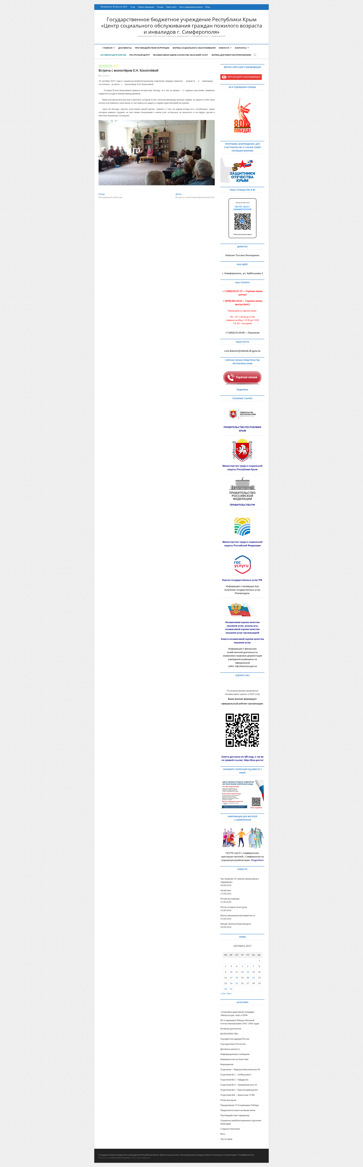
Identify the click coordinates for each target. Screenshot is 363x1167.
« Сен (223, 993)
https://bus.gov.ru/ (253, 760)
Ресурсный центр (139, 55)
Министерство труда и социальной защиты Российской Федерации (242, 544)
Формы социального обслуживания (194, 48)
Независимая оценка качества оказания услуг (180, 55)
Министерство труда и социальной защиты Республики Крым (242, 468)
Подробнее (242, 389)
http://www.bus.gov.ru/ (246, 666)
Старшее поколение (230, 1128)
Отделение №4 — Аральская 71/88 (237, 1095)
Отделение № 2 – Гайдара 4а (234, 1079)
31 (231, 989)
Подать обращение (146, 7)
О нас (132, 7)
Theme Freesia (115, 1158)
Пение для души (228, 1100)
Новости (224, 48)
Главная (107, 48)
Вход (207, 7)
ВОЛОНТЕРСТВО (229, 1033)
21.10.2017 (104, 76)
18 (236, 977)
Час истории (226, 1139)
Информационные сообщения (234, 1054)
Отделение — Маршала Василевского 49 (240, 1069)
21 (253, 977)
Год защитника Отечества (232, 1044)
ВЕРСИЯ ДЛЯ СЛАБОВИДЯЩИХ (243, 77)
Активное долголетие (113, 55)
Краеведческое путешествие (234, 1059)
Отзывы (160, 7)
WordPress (126, 1158)
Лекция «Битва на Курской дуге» (235, 923)
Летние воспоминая (229, 898)
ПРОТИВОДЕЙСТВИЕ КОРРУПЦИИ (152, 48)
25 (236, 983)
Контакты (241, 48)
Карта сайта (171, 7)
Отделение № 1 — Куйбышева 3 (235, 1074)
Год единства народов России (234, 1039)
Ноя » (229, 993)
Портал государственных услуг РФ (242, 580)
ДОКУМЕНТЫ (125, 48)
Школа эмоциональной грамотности (237, 915)
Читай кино (225, 890)
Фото (115, 65)
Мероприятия (105, 65)
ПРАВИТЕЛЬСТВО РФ (242, 505)
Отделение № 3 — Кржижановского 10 (238, 1084)
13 (248, 972)
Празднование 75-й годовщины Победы (239, 1105)
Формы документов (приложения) (231, 55)
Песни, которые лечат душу (233, 907)
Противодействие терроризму (234, 1115)
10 (231, 972)
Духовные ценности (230, 1049)
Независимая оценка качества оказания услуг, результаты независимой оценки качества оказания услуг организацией (242, 627)
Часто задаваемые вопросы (191, 7)
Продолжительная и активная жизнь (237, 1110)
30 (225, 989)
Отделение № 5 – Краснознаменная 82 (239, 1090)
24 (231, 983)
